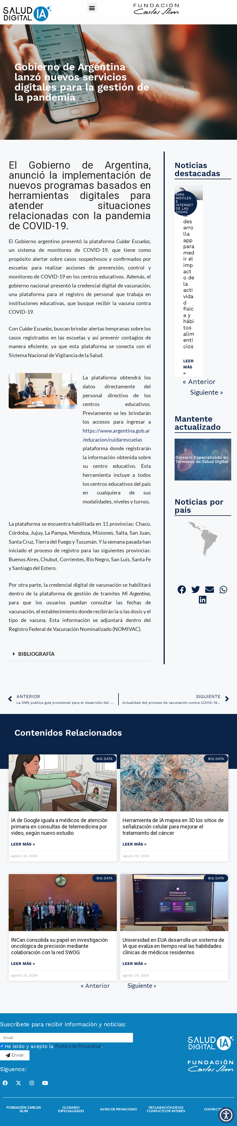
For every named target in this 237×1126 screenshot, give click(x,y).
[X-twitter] (18, 1083)
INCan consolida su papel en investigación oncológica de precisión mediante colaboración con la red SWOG (59, 946)
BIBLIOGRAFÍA (36, 654)
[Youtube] (45, 1083)
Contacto (213, 1109)
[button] (92, 7)
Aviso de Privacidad (118, 1109)
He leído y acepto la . (54, 1046)
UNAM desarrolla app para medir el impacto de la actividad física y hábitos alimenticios (188, 277)
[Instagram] (32, 1083)
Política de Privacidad (78, 1046)
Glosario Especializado (71, 1109)
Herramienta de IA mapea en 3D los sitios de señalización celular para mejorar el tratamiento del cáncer (173, 826)
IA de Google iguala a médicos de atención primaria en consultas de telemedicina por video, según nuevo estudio (59, 826)
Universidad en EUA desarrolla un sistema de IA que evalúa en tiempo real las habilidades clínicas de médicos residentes (173, 946)
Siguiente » (206, 392)
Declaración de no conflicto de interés (166, 1109)
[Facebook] (5, 1083)
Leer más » (188, 367)
